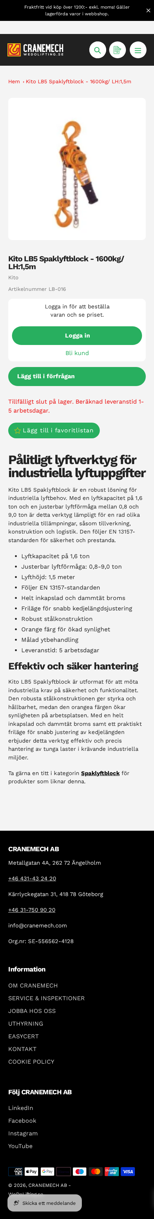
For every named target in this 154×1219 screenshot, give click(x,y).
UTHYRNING (25, 1023)
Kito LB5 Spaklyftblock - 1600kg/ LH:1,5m (78, 81)
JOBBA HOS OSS (32, 1010)
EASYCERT (23, 1036)
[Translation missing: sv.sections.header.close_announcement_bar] (148, 10)
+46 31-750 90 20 (31, 910)
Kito (13, 277)
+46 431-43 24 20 (32, 878)
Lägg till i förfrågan (46, 376)
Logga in (77, 335)
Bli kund (77, 353)
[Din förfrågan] (117, 49)
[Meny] (138, 49)
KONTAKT (22, 1048)
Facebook (22, 1120)
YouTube (20, 1146)
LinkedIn (20, 1107)
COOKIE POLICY (31, 1061)
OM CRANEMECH (33, 985)
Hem (14, 81)
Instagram (23, 1133)
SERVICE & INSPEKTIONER (46, 998)
